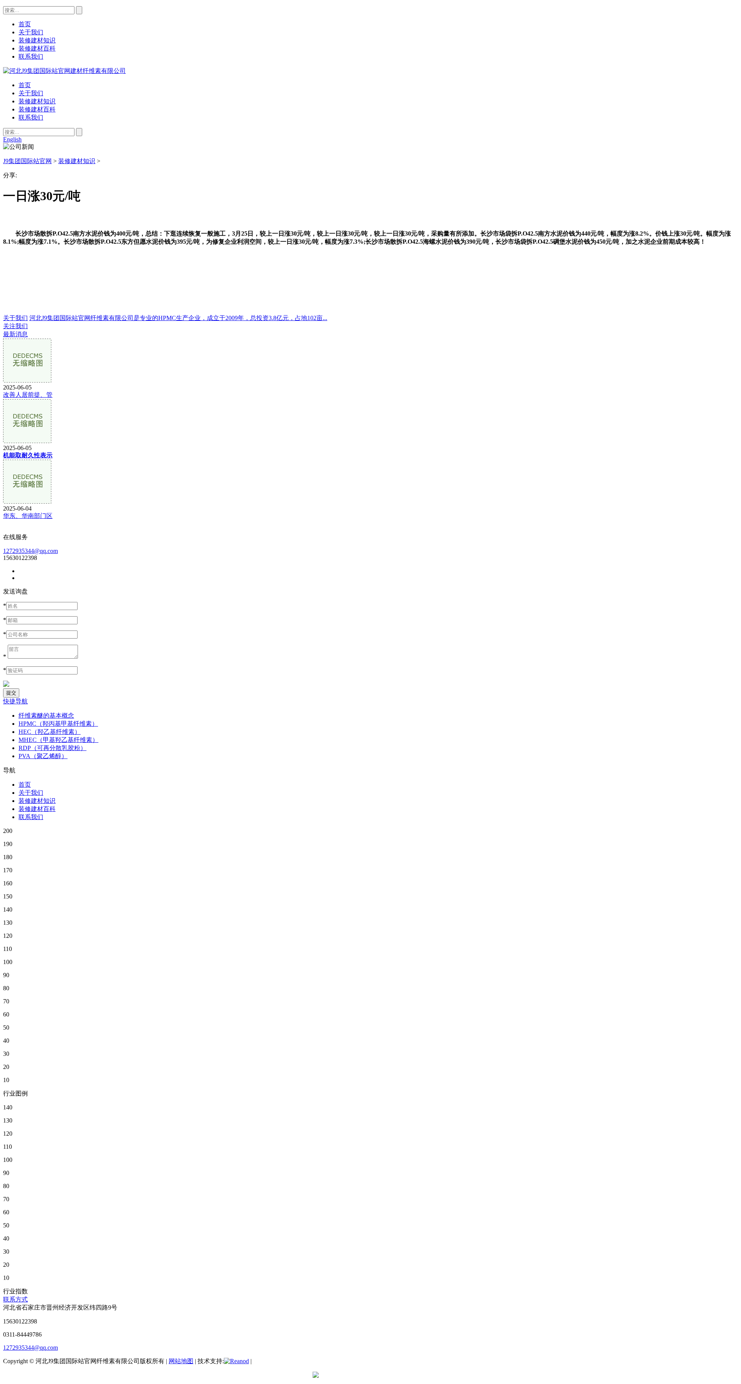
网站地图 (181, 1361)
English (12, 139)
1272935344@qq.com (30, 551)
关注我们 (15, 326)
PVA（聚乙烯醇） (43, 756)
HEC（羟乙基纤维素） (50, 731)
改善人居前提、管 (27, 394)
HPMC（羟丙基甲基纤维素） (58, 723)
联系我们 (31, 117)
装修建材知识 (37, 101)
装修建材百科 (37, 109)
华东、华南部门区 (27, 515)
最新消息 (15, 334)
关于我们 (31, 93)
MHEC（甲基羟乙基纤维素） (58, 740)
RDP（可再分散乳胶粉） (52, 748)
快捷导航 (15, 701)
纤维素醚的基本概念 (46, 715)
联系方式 (15, 1299)
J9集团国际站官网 (27, 161)
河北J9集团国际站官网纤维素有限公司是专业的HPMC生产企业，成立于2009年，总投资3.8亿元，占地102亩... (178, 318)
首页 (25, 85)
